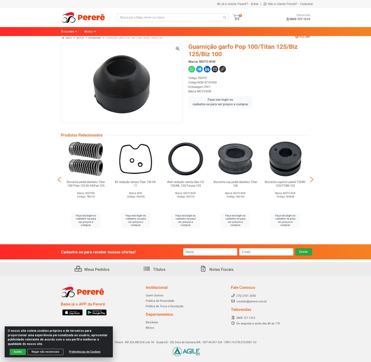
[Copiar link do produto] (222, 69)
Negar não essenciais (45, 351)
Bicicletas (152, 322)
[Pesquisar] (225, 17)
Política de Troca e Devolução (165, 306)
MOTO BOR (204, 91)
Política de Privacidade (160, 301)
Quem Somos (154, 295)
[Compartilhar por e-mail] (215, 69)
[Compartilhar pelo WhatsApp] (191, 69)
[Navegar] (59, 179)
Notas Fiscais (221, 269)
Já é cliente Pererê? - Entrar (240, 3)
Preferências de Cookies (84, 351)
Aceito (18, 351)
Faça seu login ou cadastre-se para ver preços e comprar (220, 102)
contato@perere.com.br (252, 301)
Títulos (158, 269)
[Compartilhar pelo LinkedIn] (207, 69)
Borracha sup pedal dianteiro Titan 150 (235, 183)
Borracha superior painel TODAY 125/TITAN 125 (285, 183)
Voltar (304, 37)
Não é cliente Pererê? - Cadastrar (290, 3)
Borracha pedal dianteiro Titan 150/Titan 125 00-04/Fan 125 (86, 183)
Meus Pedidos (96, 269)
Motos (150, 327)
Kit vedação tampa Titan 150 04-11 (135, 183)
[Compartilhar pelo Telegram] (199, 69)
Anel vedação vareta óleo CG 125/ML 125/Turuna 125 (185, 183)
